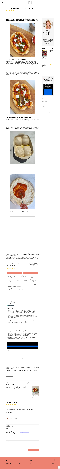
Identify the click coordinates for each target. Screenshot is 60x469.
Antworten (38, 416)
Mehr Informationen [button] (48, 88)
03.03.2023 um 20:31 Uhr (10, 426)
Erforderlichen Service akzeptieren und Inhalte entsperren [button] (48, 93)
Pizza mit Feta (8, 377)
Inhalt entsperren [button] (22, 346)
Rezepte (17, 2)
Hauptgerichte (20, 464)
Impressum (52, 463)
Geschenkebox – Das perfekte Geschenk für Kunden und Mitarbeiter (44, 104)
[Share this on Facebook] (12, 15)
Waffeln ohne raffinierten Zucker (34, 396)
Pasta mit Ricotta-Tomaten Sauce (11, 372)
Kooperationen (8, 463)
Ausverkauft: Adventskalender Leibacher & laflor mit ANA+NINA (52, 111)
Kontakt (7, 464)
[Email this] (15, 15)
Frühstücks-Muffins (25, 387)
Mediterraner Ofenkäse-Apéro (51, 72)
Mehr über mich (47, 43)
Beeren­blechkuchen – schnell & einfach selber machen (44, 59)
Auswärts (37, 2)
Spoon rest (51, 115)
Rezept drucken (15, 273)
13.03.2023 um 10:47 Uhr (11, 419)
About (23, 2)
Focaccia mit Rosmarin (9, 375)
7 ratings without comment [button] (24, 432)
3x (37, 284)
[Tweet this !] (14, 15)
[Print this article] (17, 15)
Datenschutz (52, 464)
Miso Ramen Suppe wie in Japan (44, 65)
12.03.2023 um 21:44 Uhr (10, 413)
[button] (6, 10)
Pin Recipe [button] (30, 273)
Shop (44, 2)
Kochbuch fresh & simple (43, 116)
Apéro (19, 463)
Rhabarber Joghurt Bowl (8, 387)
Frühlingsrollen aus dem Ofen (51, 51)
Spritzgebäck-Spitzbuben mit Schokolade (17, 387)
